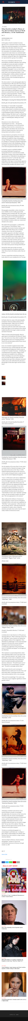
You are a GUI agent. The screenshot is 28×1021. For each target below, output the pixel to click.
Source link (4, 854)
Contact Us (12, 1014)
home (17, 1014)
